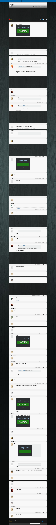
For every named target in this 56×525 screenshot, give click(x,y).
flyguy (11, 63)
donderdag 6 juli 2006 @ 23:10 (38, 512)
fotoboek (24, 0)
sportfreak (12, 203)
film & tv (17, 0)
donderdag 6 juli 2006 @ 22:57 (38, 102)
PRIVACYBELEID (11, 523)
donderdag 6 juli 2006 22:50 (22, 66)
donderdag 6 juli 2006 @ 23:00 (38, 209)
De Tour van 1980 (18, 208)
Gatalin (11, 314)
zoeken (28, 0)
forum (21, 0)
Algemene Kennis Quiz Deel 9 (14, 19)
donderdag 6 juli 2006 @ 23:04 (38, 383)
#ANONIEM (12, 327)
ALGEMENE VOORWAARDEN (16, 523)
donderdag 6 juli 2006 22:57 (22, 245)
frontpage (10, 0)
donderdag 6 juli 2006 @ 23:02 (38, 333)
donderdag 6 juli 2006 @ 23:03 (38, 367)
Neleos (11, 89)
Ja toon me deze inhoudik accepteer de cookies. (23, 31)
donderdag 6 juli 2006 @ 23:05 (38, 389)
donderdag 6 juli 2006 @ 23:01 (38, 264)
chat (26, 0)
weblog (19, 0)
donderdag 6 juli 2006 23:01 (22, 370)
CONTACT (21, 523)
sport (12, 0)
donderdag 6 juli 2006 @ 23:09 (38, 487)
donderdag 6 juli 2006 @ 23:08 (38, 468)
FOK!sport (18, 300)
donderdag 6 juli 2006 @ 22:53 (38, 63)
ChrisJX (12, 130)
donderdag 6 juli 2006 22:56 (22, 98)
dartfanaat (12, 156)
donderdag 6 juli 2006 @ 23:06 (38, 428)
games (15, 0)
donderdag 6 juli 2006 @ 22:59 (38, 156)
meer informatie (23, 167)
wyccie (11, 22)
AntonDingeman (13, 95)
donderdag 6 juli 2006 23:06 (22, 444)
